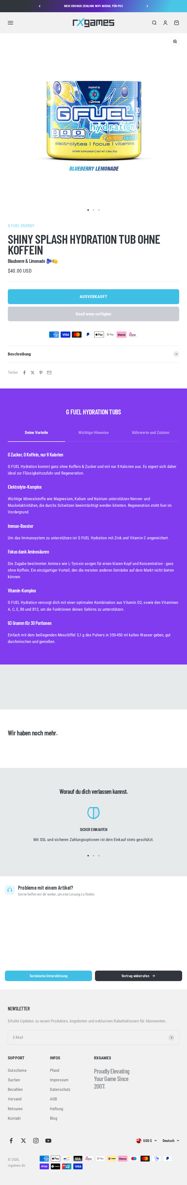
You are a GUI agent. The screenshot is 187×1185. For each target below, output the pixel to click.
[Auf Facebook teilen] (24, 372)
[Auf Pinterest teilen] (41, 372)
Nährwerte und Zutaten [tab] (150, 432)
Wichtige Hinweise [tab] (93, 432)
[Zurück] (39, 6)
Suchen (14, 1079)
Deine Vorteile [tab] (36, 432)
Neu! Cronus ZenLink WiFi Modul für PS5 (93, 6)
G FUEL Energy (21, 225)
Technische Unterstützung (48, 975)
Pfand (54, 1070)
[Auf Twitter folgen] (23, 1140)
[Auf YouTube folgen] (48, 1140)
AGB (53, 1098)
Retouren (15, 1108)
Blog (53, 1118)
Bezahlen (15, 1089)
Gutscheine (17, 1070)
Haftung (56, 1108)
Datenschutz (60, 1089)
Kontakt (14, 1118)
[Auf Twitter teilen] (32, 372)
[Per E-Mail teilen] (49, 372)
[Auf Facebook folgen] (11, 1140)
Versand (14, 1098)
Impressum (59, 1079)
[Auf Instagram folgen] (36, 1140)
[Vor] (147, 6)
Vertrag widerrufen (135, 975)
